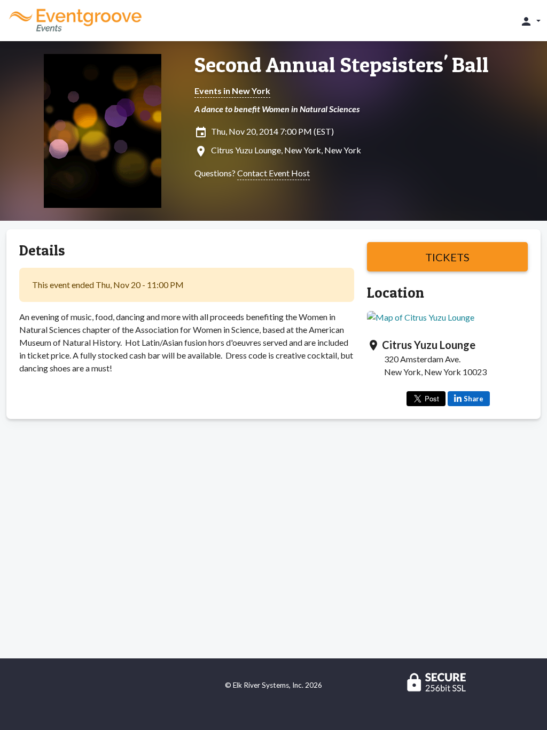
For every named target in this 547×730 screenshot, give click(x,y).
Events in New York (232, 91)
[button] (530, 21)
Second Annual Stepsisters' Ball (341, 64)
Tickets (447, 257)
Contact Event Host (273, 173)
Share (473, 398)
